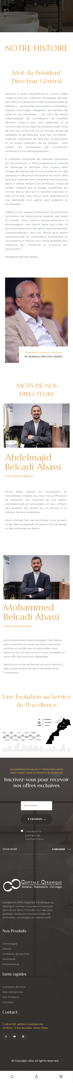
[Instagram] (6, 1036)
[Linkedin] (23, 1036)
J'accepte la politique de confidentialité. (34, 835)
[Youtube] (14, 1036)
